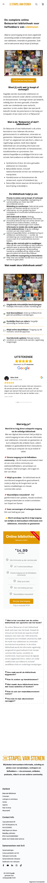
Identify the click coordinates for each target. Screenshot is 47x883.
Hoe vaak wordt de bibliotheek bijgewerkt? (20, 673)
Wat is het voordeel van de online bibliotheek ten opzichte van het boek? (23, 621)
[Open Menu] (3, 4)
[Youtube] (8, 865)
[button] (23, 621)
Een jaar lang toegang (21, 601)
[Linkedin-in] (12, 865)
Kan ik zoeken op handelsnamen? (22, 679)
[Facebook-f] (3, 865)
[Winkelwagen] (42, 4)
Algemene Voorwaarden (37, 882)
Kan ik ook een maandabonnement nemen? (22, 692)
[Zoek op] (37, 4)
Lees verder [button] (8, 396)
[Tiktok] (21, 865)
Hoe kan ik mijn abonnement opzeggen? (19, 699)
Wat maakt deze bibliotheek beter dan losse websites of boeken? (22, 685)
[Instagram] (16, 865)
